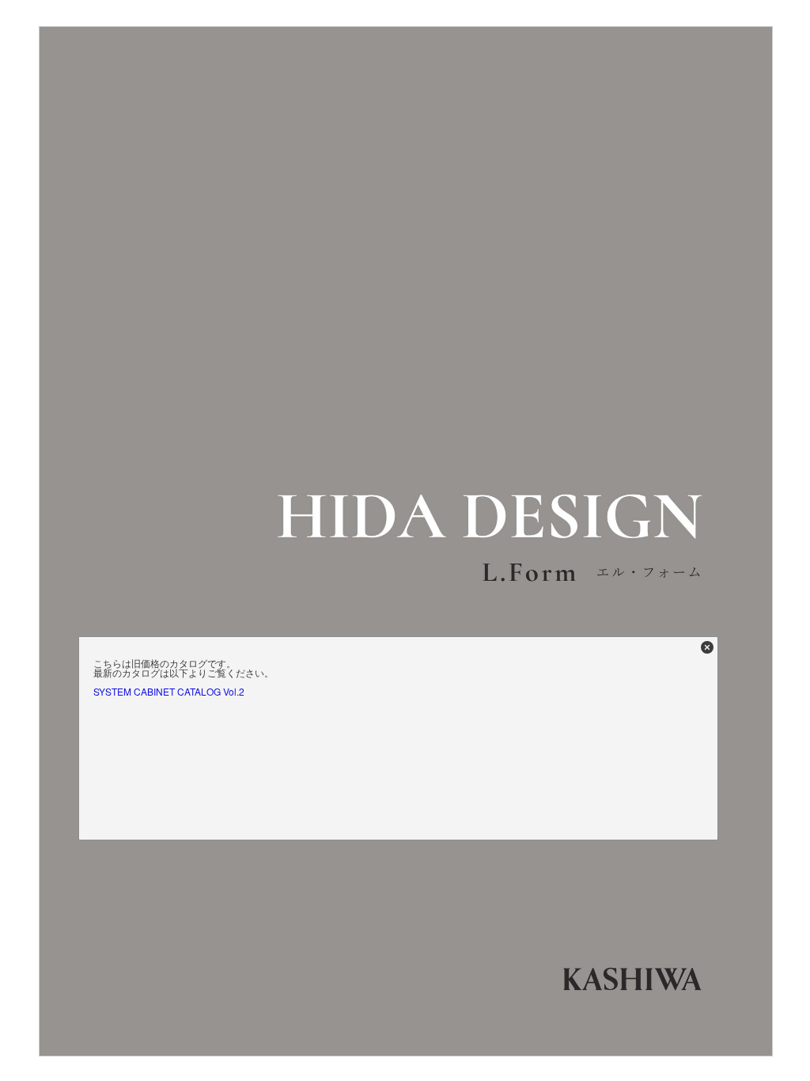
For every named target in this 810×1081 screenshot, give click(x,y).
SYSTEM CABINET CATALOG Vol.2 (168, 691)
